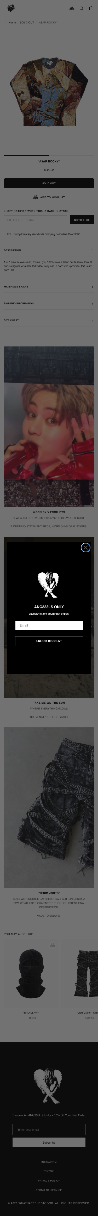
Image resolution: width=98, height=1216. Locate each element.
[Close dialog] (86, 547)
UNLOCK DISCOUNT (49, 641)
